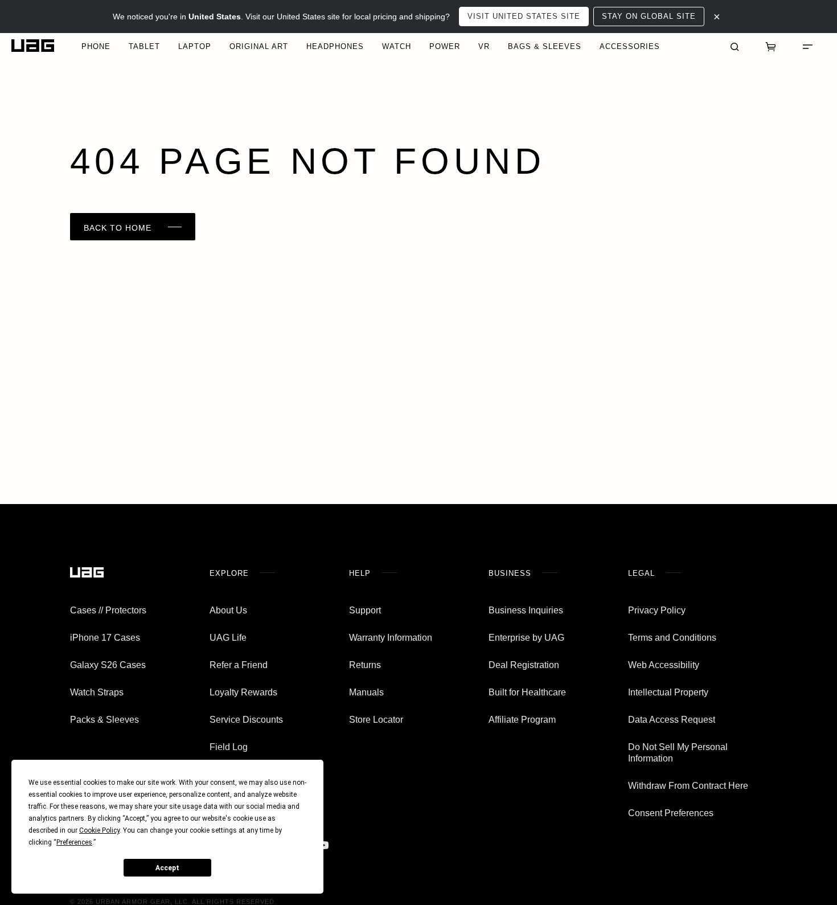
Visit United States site (523, 16)
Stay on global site (649, 16)
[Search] (734, 46)
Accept (167, 868)
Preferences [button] (74, 842)
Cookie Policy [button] (99, 830)
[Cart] (771, 46)
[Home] (32, 45)
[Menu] (807, 46)
